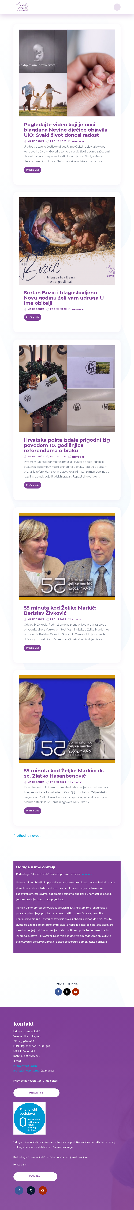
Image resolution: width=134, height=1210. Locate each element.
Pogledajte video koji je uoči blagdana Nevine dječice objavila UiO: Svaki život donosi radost (65, 130)
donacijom (87, 874)
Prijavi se (36, 1092)
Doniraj (35, 1176)
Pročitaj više (32, 170)
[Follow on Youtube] (75, 992)
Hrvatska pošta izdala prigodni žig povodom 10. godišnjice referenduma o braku (67, 445)
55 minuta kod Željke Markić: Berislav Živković (60, 610)
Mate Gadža (36, 141)
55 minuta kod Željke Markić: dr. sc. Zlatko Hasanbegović (64, 773)
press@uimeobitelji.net (26, 1070)
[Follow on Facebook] (58, 992)
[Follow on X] (67, 992)
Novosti (78, 141)
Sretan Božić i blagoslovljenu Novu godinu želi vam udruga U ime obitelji (64, 298)
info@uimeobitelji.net (25, 1065)
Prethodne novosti (27, 835)
